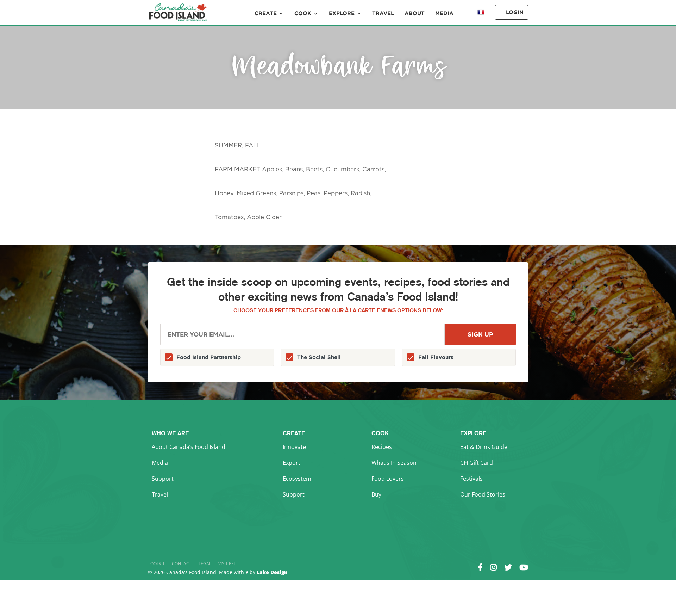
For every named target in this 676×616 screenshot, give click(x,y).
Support (163, 478)
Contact (182, 564)
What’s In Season (394, 463)
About (415, 13)
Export (291, 463)
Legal (205, 564)
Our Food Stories (482, 494)
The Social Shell (319, 357)
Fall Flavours (435, 357)
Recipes (381, 447)
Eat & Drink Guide (483, 447)
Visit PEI (226, 564)
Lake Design (272, 572)
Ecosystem (297, 478)
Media (444, 13)
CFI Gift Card (476, 463)
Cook (302, 13)
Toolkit (156, 564)
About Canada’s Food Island (188, 447)
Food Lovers (387, 478)
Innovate (294, 447)
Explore (342, 13)
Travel (383, 13)
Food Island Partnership (208, 357)
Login (515, 12)
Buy (376, 494)
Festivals (471, 478)
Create (266, 13)
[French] (480, 17)
